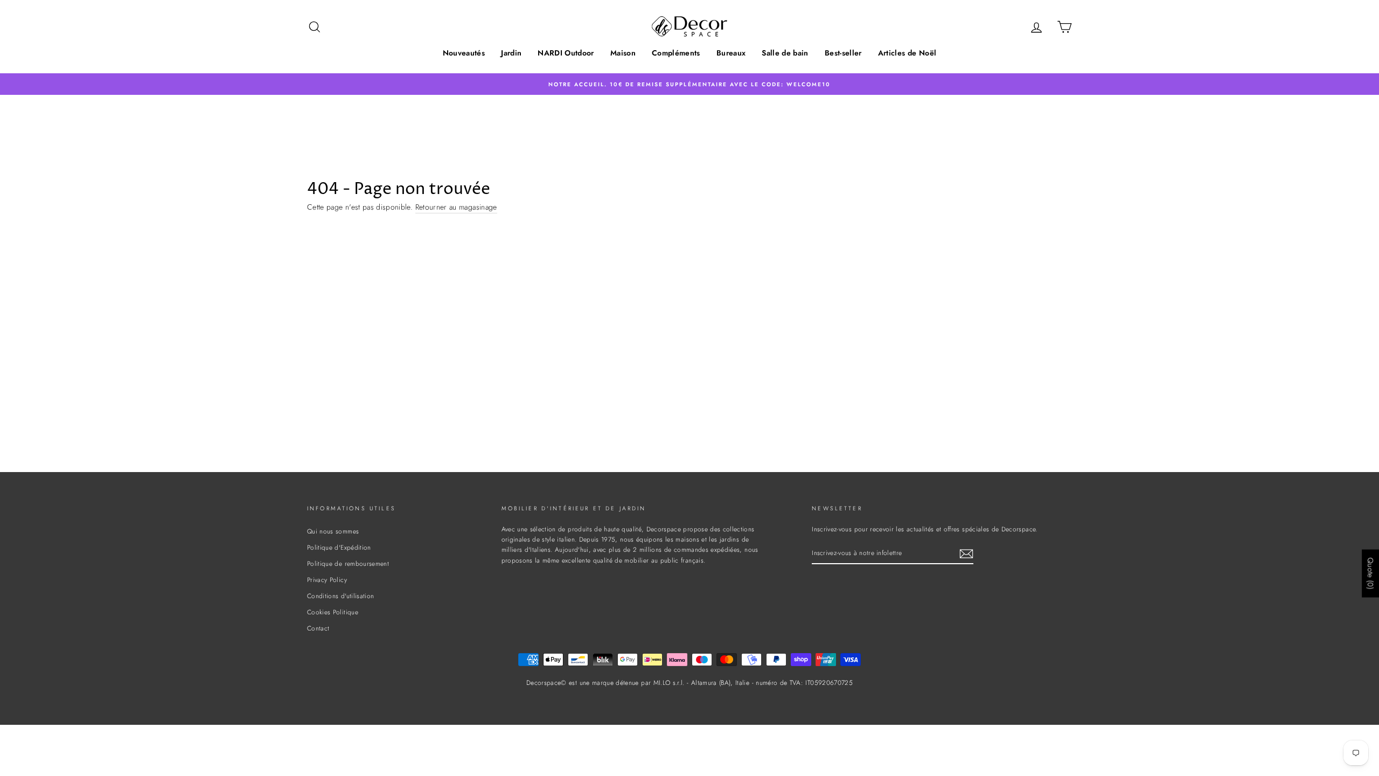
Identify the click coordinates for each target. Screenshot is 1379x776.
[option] (689, 84)
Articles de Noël (907, 52)
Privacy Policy (327, 579)
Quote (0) (1370, 573)
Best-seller (843, 52)
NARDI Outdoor (566, 52)
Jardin (511, 52)
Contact (318, 628)
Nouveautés (464, 52)
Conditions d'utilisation (340, 595)
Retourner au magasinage (456, 207)
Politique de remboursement (348, 563)
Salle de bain (785, 52)
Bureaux (731, 52)
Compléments (676, 52)
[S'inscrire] (966, 553)
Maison (623, 52)
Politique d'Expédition (339, 547)
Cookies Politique (332, 611)
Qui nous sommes (333, 531)
